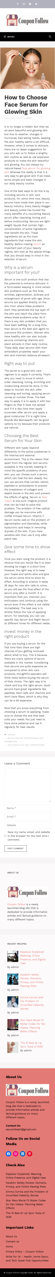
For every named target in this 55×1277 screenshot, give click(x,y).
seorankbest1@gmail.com (21, 1129)
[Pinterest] (30, 4)
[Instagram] (23, 4)
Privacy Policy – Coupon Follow (25, 1251)
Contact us (12, 1241)
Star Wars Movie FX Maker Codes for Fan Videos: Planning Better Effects (26, 1204)
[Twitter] (36, 4)
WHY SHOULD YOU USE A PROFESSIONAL (26, 745)
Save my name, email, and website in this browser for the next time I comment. (29, 836)
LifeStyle (11, 734)
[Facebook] (17, 4)
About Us (11, 1236)
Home (9, 1246)
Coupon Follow (16, 904)
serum (37, 244)
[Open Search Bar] (50, 36)
